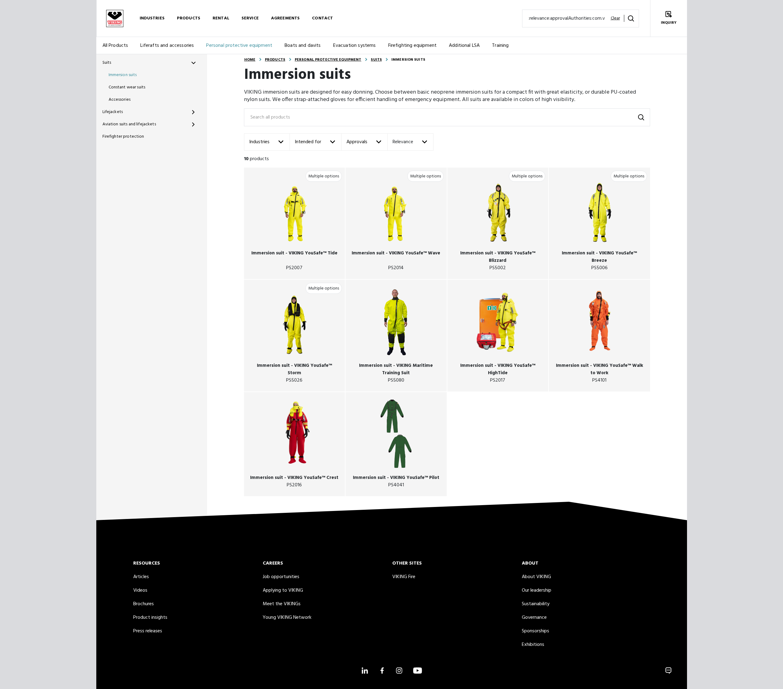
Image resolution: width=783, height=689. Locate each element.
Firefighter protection (123, 136)
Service (250, 18)
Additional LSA (464, 46)
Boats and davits (303, 46)
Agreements (285, 18)
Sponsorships (535, 631)
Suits (106, 62)
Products (188, 18)
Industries (152, 18)
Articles (141, 577)
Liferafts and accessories (167, 46)
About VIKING (536, 577)
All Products (115, 46)
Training (500, 46)
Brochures (143, 604)
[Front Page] (114, 18)
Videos (140, 590)
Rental (221, 18)
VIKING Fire (403, 577)
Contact (322, 18)
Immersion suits (123, 75)
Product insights (150, 618)
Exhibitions (533, 645)
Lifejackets (112, 112)
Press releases (147, 631)
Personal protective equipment (239, 46)
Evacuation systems (354, 46)
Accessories (120, 99)
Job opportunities (281, 577)
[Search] (631, 18)
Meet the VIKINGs (282, 604)
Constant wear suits (127, 87)
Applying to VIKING (283, 590)
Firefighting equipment (412, 46)
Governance (534, 618)
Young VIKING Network (287, 618)
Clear (615, 18)
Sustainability (535, 604)
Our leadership (536, 590)
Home (249, 60)
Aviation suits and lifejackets (129, 124)
